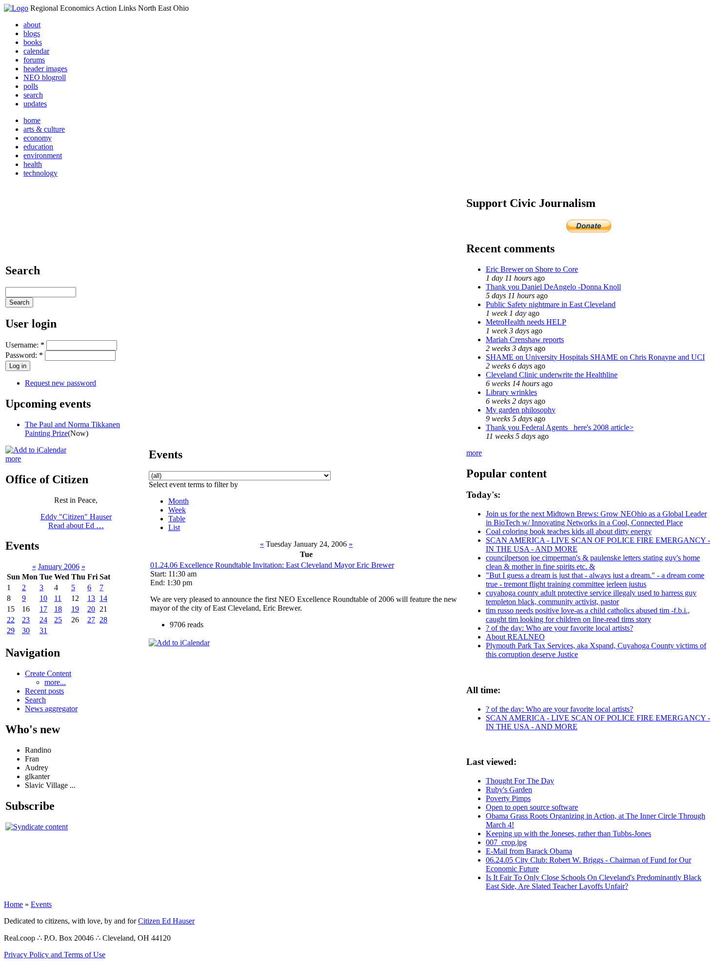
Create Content (48, 673)
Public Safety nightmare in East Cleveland (551, 304)
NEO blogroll (44, 77)
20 (91, 609)
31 (43, 630)
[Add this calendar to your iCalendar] (35, 450)
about (31, 25)
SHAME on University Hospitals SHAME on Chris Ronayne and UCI (595, 357)
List (174, 527)
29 (11, 630)
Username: (24, 345)
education (38, 147)
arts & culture (44, 129)
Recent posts (44, 691)
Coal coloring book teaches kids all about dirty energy (569, 531)
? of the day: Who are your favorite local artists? (559, 628)
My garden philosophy (521, 410)
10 (43, 598)
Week (177, 510)
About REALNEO (515, 637)
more (13, 458)
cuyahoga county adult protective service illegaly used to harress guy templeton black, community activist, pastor (591, 597)
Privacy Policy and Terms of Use (54, 954)
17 (43, 609)
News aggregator (51, 708)
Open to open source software (532, 807)
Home (13, 904)
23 (26, 620)
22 (11, 620)
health (32, 164)
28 (103, 620)
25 (58, 620)
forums (34, 60)
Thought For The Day (520, 781)
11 (57, 598)
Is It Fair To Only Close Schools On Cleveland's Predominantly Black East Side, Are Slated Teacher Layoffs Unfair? (593, 881)
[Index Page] (16, 8)
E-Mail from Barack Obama (529, 851)
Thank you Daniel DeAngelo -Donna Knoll (553, 287)
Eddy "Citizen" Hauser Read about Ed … (76, 521)
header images (45, 68)
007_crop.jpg (506, 842)
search (33, 95)
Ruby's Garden (509, 789)
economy (37, 138)
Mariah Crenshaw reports (525, 339)
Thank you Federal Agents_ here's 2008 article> (560, 427)
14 (103, 598)
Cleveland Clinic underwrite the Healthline (551, 374)
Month (178, 501)
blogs (31, 33)
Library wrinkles (511, 392)
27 (91, 620)
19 (75, 609)
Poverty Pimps (508, 798)
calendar (36, 51)
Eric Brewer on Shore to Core (532, 269)
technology (40, 173)
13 (91, 598)
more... (55, 682)
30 (26, 630)
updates (35, 104)
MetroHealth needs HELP (526, 322)
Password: (24, 355)
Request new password (60, 383)
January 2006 (59, 566)
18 (58, 609)
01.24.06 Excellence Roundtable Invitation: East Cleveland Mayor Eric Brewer (272, 565)
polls (30, 86)
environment (42, 155)
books (32, 42)
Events (41, 904)
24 (43, 620)
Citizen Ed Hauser (166, 921)
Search (35, 700)
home (31, 120)
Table (176, 518)
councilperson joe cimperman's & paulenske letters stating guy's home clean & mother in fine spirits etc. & (593, 562)
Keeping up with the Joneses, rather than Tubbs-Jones (568, 833)
